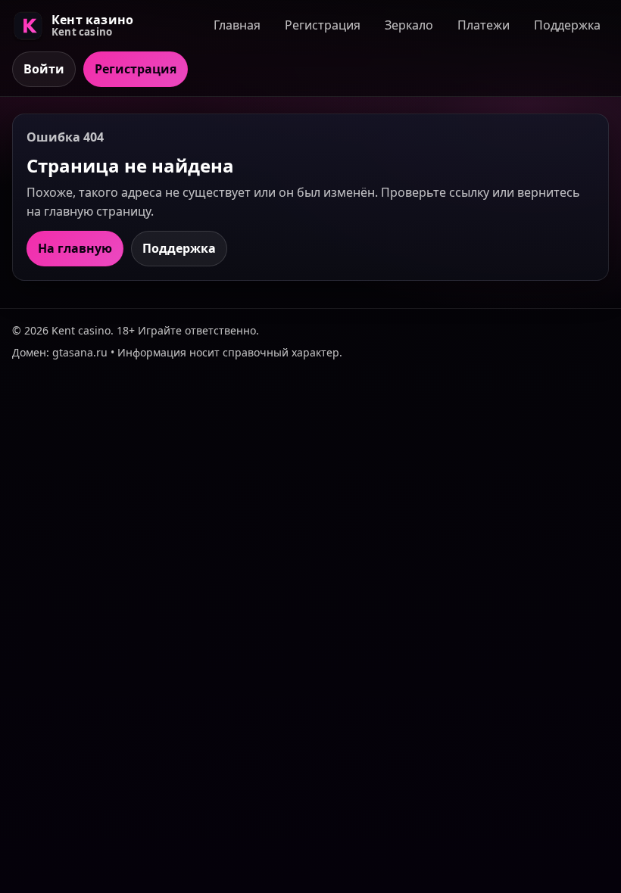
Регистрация (322, 25)
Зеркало (409, 25)
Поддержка (567, 25)
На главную (75, 248)
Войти (43, 69)
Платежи (483, 25)
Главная (237, 25)
